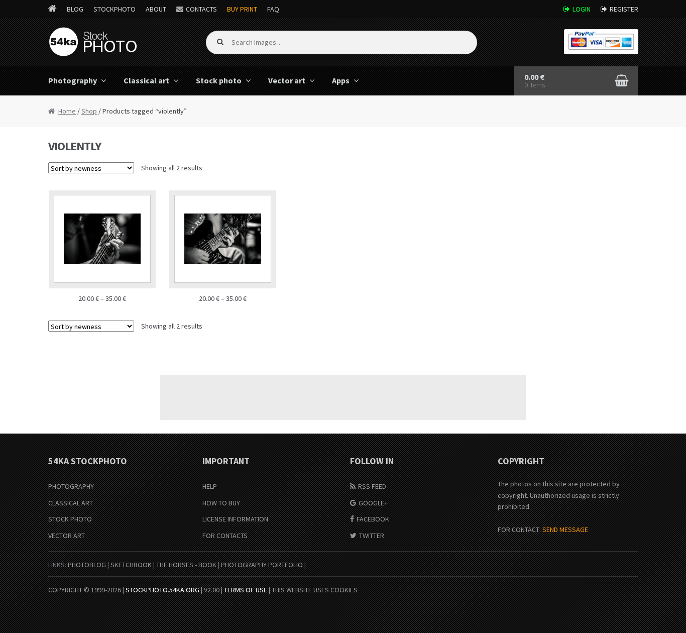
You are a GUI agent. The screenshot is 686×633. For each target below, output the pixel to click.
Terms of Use (245, 589)
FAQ (273, 9)
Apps (341, 80)
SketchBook (131, 564)
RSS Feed (372, 486)
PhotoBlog (87, 564)
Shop (89, 111)
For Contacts (225, 535)
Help (209, 486)
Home (67, 111)
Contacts (201, 9)
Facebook (373, 518)
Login (582, 9)
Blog (75, 9)
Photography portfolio (262, 564)
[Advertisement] (343, 397)
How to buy (221, 502)
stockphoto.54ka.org (162, 589)
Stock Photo (70, 518)
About (156, 9)
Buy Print (242, 9)
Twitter (371, 535)
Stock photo (219, 80)
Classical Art (70, 502)
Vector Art (66, 535)
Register (624, 9)
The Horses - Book (186, 564)
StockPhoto (114, 9)
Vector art (286, 80)
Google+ (373, 502)
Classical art (146, 80)
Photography (72, 80)
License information (235, 518)
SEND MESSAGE (565, 529)
